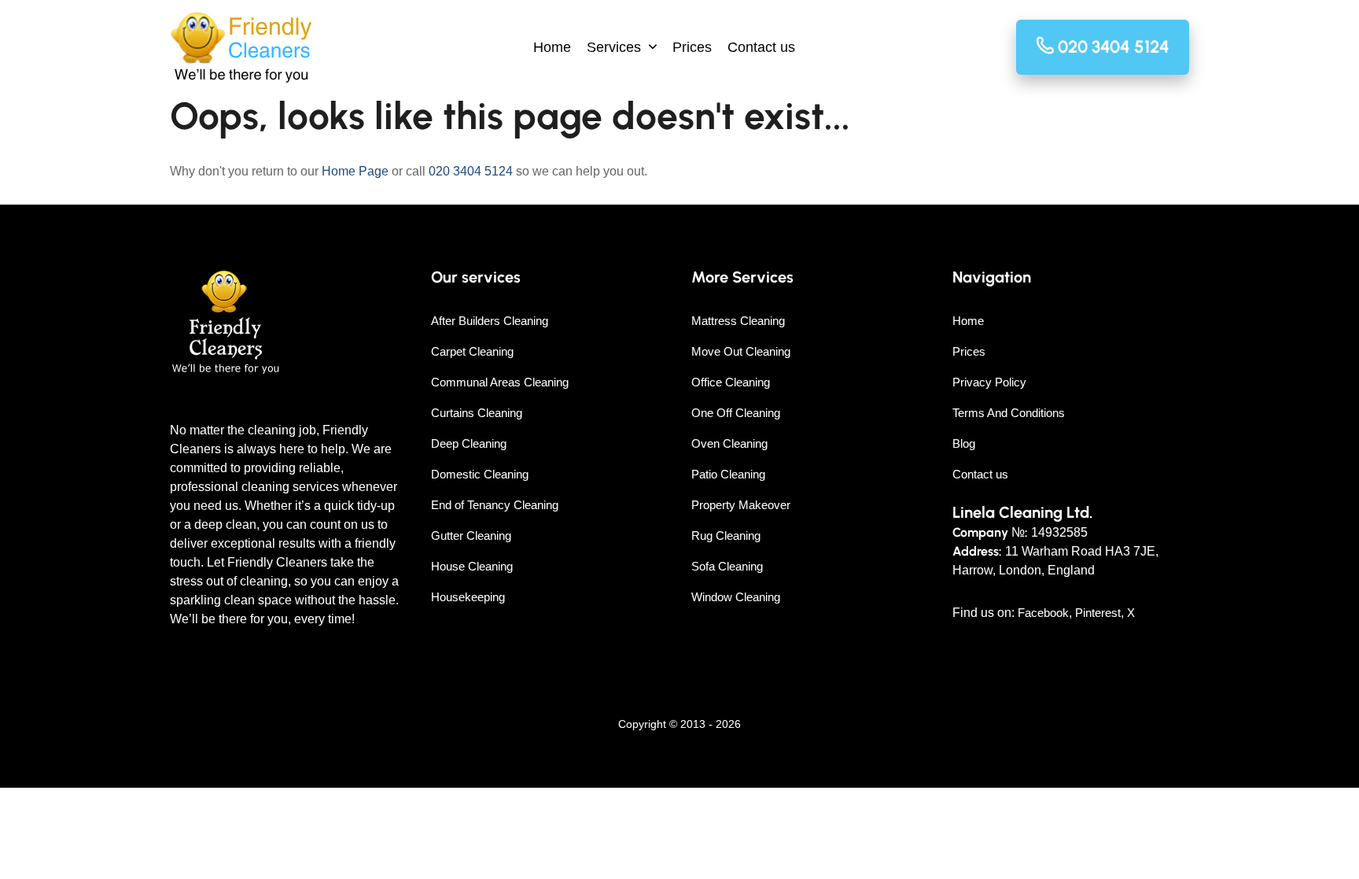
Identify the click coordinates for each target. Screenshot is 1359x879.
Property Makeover (740, 505)
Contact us (761, 47)
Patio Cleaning (728, 474)
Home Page (355, 171)
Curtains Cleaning (476, 412)
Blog (963, 443)
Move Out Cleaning (740, 351)
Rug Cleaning (726, 535)
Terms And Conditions (1008, 412)
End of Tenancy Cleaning (494, 505)
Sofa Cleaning (727, 566)
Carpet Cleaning (472, 351)
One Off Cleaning (735, 412)
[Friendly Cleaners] (241, 48)
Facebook (1043, 612)
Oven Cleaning (729, 443)
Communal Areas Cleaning (500, 382)
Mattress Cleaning (738, 320)
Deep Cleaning (468, 443)
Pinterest (1098, 612)
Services (614, 47)
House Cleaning (472, 566)
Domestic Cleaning (479, 474)
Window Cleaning (735, 597)
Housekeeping (468, 597)
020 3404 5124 (471, 171)
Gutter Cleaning (471, 535)
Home (552, 47)
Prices (692, 47)
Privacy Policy (989, 382)
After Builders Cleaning (489, 320)
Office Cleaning (730, 382)
